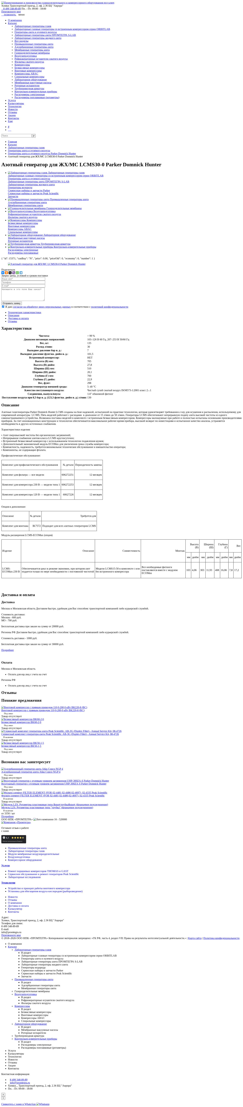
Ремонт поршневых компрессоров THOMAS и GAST (38, 871)
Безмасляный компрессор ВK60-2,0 (21, 722)
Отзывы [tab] (12, 321)
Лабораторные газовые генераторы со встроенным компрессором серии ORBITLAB (62, 29)
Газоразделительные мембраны (32, 52)
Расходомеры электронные (30, 94)
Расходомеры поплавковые (23, 252)
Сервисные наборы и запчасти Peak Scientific (33, 193)
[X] (10, 272)
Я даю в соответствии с (66, 306)
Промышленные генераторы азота (34, 44)
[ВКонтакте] (2, 272)
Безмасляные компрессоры (30, 67)
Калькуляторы (16, 103)
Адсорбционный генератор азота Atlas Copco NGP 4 (30, 771)
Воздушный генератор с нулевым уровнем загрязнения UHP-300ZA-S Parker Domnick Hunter (53, 783)
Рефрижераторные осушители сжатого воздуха (41, 58)
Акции (12, 115)
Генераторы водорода (20, 187)
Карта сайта (195, 938)
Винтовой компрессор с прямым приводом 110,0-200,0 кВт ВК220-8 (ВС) (42, 710)
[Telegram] (21, 272)
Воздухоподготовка (26, 55)
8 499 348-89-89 (12, 8)
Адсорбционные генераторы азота (34, 47)
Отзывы (12, 112)
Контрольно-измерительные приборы (36, 91)
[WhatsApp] (17, 272)
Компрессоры (22, 64)
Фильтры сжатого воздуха (29, 61)
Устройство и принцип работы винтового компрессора (39, 888)
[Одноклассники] (6, 272)
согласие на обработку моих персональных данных (42, 306)
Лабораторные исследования (24, 877)
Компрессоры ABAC (26, 73)
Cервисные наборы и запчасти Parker (29, 190)
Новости (13, 109)
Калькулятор (15, 908)
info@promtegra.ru (20, 1082)
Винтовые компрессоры (28, 70)
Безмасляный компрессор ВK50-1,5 (21, 746)
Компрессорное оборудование (25, 860)
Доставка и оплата (18, 905)
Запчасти (13, 196)
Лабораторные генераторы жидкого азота (38, 38)
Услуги (12, 100)
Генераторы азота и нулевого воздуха (36, 32)
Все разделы (21, 41)
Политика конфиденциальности (221, 938)
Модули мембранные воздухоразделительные (33, 854)
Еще (10, 121)
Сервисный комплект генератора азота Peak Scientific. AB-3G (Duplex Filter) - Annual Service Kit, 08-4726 (60, 734)
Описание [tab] (13, 315)
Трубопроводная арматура (29, 88)
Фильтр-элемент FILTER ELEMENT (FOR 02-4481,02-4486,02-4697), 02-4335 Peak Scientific (53, 795)
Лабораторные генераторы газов (33, 26)
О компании (15, 20)
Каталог (12, 23)
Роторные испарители (27, 85)
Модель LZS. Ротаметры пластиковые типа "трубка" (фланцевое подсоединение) (47, 807)
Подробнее (7, 650)
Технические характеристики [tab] (24, 312)
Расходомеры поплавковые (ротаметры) (37, 97)
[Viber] (13, 272)
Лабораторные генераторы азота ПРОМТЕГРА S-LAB (45, 35)
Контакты (13, 118)
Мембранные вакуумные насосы (33, 82)
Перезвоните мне (11, 11)
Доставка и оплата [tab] (18, 318)
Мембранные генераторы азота (32, 50)
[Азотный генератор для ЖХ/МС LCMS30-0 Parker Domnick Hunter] (46, 264)
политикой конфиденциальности (109, 306)
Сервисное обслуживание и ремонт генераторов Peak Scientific (43, 874)
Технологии (14, 106)
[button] (8, 126)
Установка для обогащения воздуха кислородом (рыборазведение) (45, 891)
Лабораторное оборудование (31, 79)
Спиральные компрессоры (29, 76)
